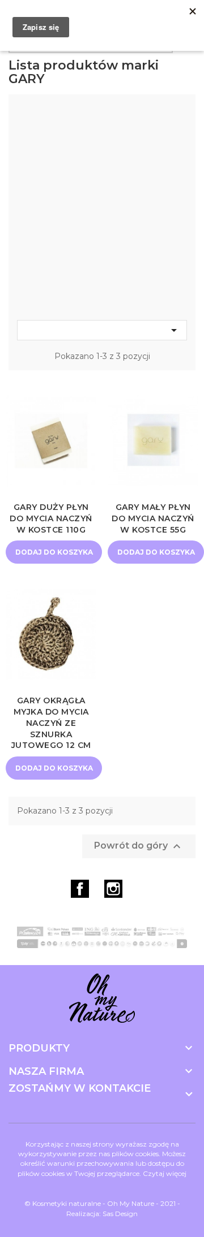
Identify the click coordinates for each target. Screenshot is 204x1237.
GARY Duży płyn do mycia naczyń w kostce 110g (51, 518)
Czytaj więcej (164, 1173)
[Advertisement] (102, 210)
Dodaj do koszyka (54, 552)
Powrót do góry (139, 846)
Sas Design (120, 1213)
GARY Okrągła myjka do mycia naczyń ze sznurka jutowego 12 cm (51, 722)
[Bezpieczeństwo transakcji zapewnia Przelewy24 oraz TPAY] (102, 937)
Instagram (113, 889)
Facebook (80, 889)
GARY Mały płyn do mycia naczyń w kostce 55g (153, 518)
